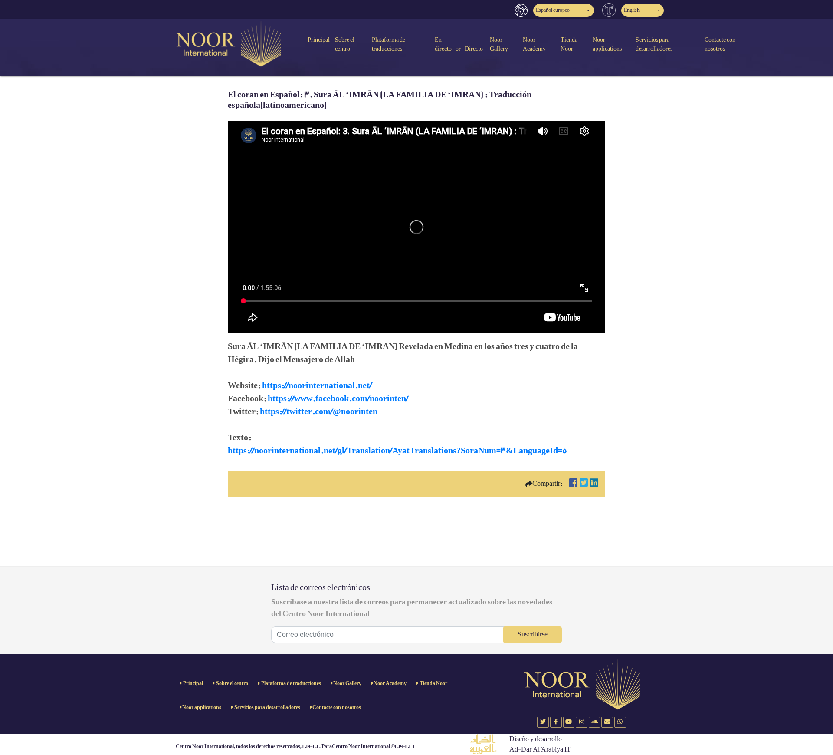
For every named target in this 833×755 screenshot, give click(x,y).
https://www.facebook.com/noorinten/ (338, 398)
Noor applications (607, 44)
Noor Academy (534, 44)
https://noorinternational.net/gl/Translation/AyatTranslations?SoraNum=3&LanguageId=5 (397, 450)
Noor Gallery (499, 44)
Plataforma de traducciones (388, 44)
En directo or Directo (459, 44)
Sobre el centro (344, 44)
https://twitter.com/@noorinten (318, 411)
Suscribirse (533, 634)
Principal (319, 39)
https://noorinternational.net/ (317, 385)
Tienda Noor (569, 44)
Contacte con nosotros (720, 44)
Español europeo (553, 10)
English (632, 10)
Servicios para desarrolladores (654, 44)
